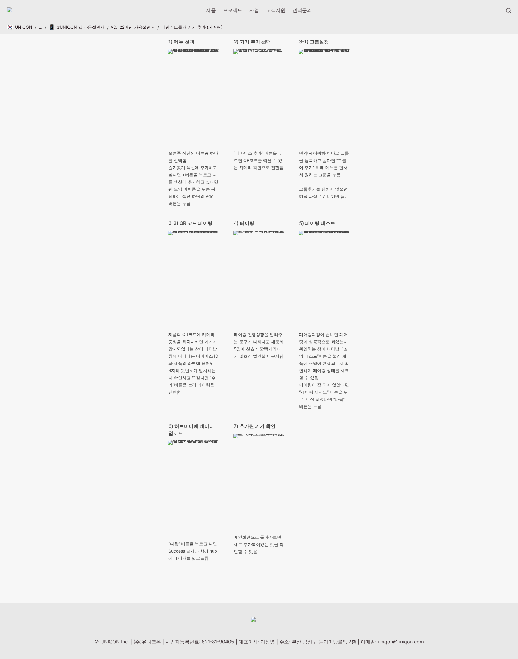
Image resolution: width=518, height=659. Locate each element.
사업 (254, 10)
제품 (211, 10)
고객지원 (275, 10)
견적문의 (302, 10)
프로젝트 (232, 10)
